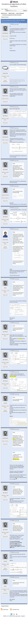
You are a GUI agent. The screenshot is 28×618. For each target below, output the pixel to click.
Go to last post (24, 22)
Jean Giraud (5, 115)
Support (23, 616)
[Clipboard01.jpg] (18, 315)
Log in (2, 9)
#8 (10, 207)
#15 (10, 429)
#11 (10, 322)
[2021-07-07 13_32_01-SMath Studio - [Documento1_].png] (18, 71)
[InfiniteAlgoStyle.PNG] (18, 117)
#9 (10, 228)
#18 (10, 552)
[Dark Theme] (14, 614)
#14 (10, 394)
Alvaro (5, 287)
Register (6, 9)
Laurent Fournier (5, 195)
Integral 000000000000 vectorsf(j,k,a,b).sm (15, 542)
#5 (10, 128)
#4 (10, 106)
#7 (10, 186)
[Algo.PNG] (18, 222)
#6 (10, 160)
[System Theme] (17, 614)
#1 (10, 24)
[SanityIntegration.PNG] (18, 517)
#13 (10, 371)
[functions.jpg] (18, 153)
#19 (10, 577)
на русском (17, 616)
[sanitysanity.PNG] (18, 390)
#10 (10, 278)
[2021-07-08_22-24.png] (18, 573)
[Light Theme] (11, 614)
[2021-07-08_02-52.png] (18, 425)
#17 (10, 520)
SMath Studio (11, 13)
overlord (5, 403)
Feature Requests (20, 13)
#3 (10, 86)
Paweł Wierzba (5, 33)
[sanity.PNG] (18, 363)
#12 (10, 350)
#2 (10, 62)
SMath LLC (5, 616)
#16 (10, 483)
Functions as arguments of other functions (11, 15)
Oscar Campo (5, 239)
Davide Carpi (5, 73)
